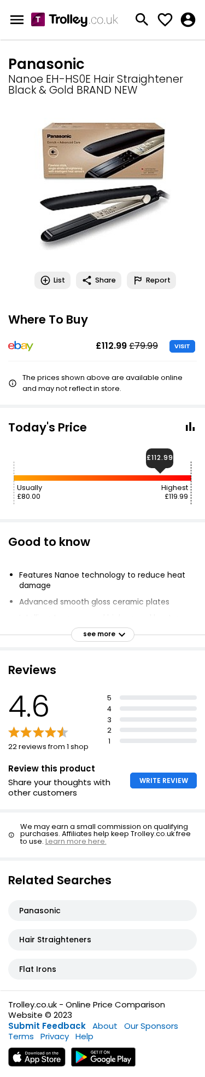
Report (158, 280)
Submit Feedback (47, 1026)
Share (105, 280)
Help (84, 1036)
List (59, 280)
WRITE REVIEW (163, 780)
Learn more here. (76, 841)
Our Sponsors (151, 1026)
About (105, 1026)
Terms (21, 1036)
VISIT (182, 346)
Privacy (54, 1036)
